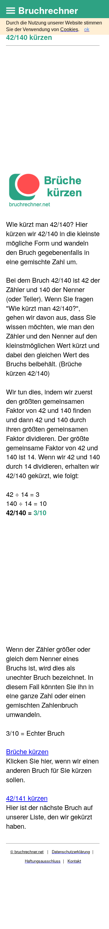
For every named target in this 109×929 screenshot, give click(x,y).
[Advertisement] (54, 103)
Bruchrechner (48, 10)
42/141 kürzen (27, 797)
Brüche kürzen (27, 751)
